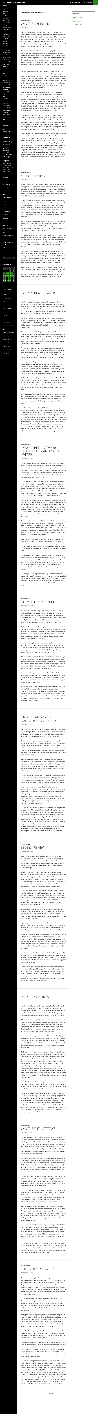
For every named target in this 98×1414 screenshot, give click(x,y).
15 (10, 275)
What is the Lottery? (38, 1128)
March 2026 (6, 20)
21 (8, 278)
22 (10, 278)
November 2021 (7, 112)
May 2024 (5, 43)
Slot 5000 (5, 215)
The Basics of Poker (37, 1269)
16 (12, 275)
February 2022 (6, 105)
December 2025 (7, 27)
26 (5, 280)
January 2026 (6, 25)
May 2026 (5, 15)
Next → (52, 1394)
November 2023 (7, 57)
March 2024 (6, 48)
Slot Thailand (6, 208)
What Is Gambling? (36, 24)
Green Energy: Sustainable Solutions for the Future (8, 142)
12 (5, 275)
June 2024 (5, 41)
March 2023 (6, 75)
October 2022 (6, 87)
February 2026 (6, 22)
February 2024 (6, 50)
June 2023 (5, 68)
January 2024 (6, 52)
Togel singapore (77, 21)
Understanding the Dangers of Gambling (39, 719)
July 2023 (5, 66)
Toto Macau (6, 181)
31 (13, 280)
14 (8, 275)
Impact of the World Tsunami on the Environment (8, 169)
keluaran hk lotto (7, 350)
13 (7, 275)
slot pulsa (5, 225)
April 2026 (5, 18)
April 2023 (5, 73)
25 (3, 280)
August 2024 (6, 36)
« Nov (4, 283)
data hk (5, 204)
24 (13, 278)
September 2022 (7, 89)
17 (13, 275)
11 (3, 275)
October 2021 (6, 114)
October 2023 (6, 59)
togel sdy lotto (6, 353)
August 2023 (6, 64)
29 (10, 280)
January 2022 (6, 108)
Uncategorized (26, 20)
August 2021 (6, 119)
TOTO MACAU (6, 184)
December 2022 (7, 82)
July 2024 (5, 39)
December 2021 (7, 110)
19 (5, 278)
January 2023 (6, 80)
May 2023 (5, 71)
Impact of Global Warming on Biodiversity (7, 148)
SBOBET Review (33, 176)
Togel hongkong (87, 2)
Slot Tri (4, 247)
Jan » (13, 283)
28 (8, 280)
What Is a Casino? (35, 997)
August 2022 (6, 91)
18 (3, 278)
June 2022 (5, 96)
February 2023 (6, 78)
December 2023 (7, 55)
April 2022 (5, 101)
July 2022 (5, 94)
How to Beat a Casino (38, 293)
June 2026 (5, 13)
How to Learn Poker (38, 602)
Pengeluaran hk (77, 17)
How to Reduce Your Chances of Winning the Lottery (41, 451)
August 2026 (6, 9)
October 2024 (6, 32)
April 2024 (5, 45)
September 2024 (7, 34)
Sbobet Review (33, 847)
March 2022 (6, 103)
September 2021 (7, 117)
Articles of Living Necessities (14, 2)
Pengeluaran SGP (75, 2)
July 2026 (5, 11)
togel (4, 129)
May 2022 (5, 98)
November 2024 (7, 29)
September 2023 (7, 62)
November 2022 (7, 85)
